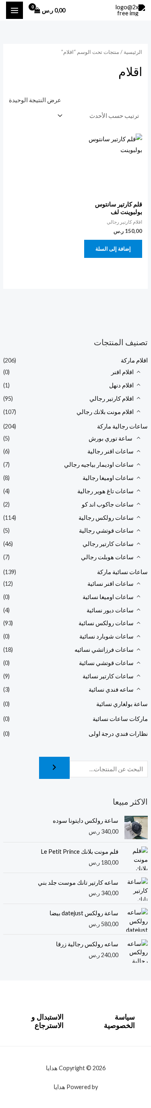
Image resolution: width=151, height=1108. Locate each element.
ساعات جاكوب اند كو (108, 504)
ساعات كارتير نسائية (108, 676)
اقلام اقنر (122, 372)
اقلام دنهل (121, 385)
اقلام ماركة (134, 360)
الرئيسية (133, 52)
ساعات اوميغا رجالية (108, 477)
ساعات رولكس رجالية (106, 517)
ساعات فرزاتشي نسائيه (104, 649)
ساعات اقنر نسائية (110, 583)
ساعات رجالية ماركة (122, 426)
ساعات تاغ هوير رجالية (105, 491)
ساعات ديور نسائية (110, 610)
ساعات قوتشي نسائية (106, 662)
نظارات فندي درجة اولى (118, 733)
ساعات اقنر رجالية (110, 451)
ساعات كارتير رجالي (108, 543)
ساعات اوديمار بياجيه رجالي (99, 464)
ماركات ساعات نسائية (120, 718)
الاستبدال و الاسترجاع (47, 1021)
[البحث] (54, 768)
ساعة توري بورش (111, 438)
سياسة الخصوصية (119, 1021)
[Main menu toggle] (14, 10)
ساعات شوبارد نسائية (106, 636)
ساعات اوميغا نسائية (108, 596)
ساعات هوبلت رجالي (107, 557)
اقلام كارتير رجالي (111, 398)
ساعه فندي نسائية (111, 689)
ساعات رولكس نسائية (106, 623)
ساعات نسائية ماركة (122, 571)
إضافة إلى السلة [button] (113, 248)
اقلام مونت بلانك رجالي (105, 411)
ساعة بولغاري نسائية (122, 703)
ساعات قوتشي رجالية (106, 530)
